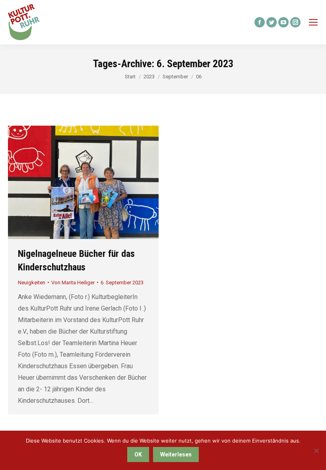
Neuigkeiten (31, 282)
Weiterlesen (176, 454)
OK (138, 454)
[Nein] (316, 450)
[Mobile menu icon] (313, 22)
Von (73, 282)
